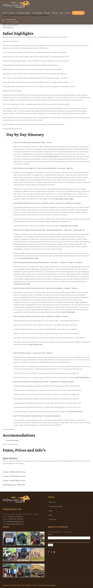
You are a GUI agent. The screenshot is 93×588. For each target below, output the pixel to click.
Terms (48, 585)
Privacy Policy (41, 585)
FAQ (50, 515)
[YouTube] (54, 552)
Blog (50, 511)
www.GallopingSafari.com (15, 524)
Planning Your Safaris (56, 506)
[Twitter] (51, 552)
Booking (53, 585)
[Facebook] (48, 552)
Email (50, 534)
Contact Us (52, 520)
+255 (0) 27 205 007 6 (15, 517)
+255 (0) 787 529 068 (15, 519)
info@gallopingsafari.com (15, 522)
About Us (52, 502)
